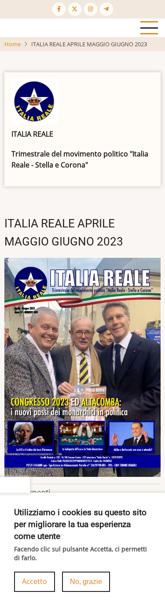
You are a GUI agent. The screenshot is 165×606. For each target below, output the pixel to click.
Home (12, 44)
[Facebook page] (59, 9)
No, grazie (86, 581)
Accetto (34, 581)
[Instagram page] (90, 9)
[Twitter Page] (74, 9)
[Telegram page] (106, 9)
